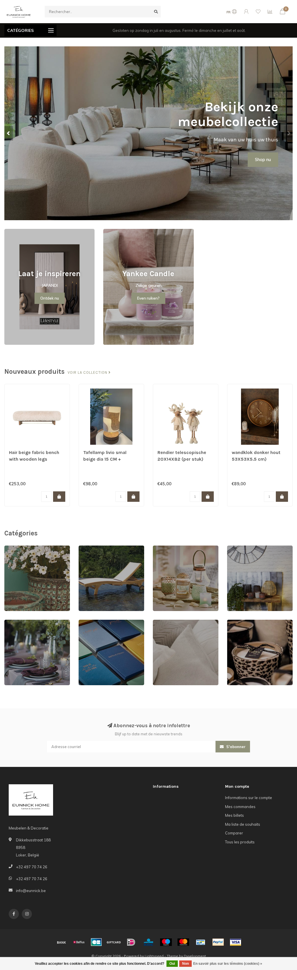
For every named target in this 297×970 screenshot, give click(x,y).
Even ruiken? (148, 298)
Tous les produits (240, 842)
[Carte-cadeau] (113, 942)
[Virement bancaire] (61, 942)
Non (185, 964)
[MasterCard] (183, 942)
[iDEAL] (131, 942)
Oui (172, 964)
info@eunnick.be (31, 890)
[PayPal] (218, 942)
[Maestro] (166, 942)
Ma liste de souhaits (242, 824)
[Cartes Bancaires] (96, 942)
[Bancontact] (200, 942)
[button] (8, 133)
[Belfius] (79, 942)
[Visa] (235, 942)
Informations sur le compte (248, 797)
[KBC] (148, 942)
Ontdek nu (49, 298)
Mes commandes (240, 806)
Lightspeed (154, 956)
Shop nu (263, 159)
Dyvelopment (195, 956)
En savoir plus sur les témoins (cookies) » (227, 964)
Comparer (234, 833)
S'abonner (235, 746)
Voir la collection (88, 373)
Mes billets (234, 815)
